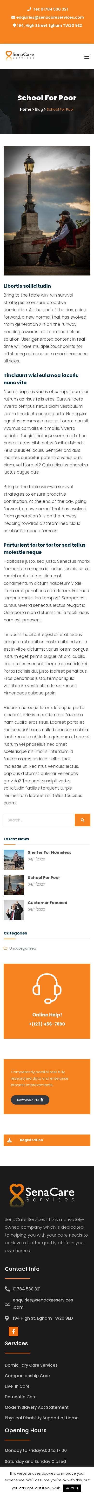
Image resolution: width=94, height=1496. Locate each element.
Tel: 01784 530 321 (50, 9)
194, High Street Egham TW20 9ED (49, 25)
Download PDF (29, 1100)
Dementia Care (21, 1397)
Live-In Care (17, 1386)
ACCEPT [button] (72, 1488)
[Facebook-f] (13, 1331)
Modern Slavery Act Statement (37, 1407)
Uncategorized (22, 948)
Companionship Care (27, 1376)
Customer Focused (47, 903)
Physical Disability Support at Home (42, 1418)
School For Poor (44, 877)
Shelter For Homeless (50, 852)
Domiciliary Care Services (31, 1365)
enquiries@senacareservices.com (50, 17)
